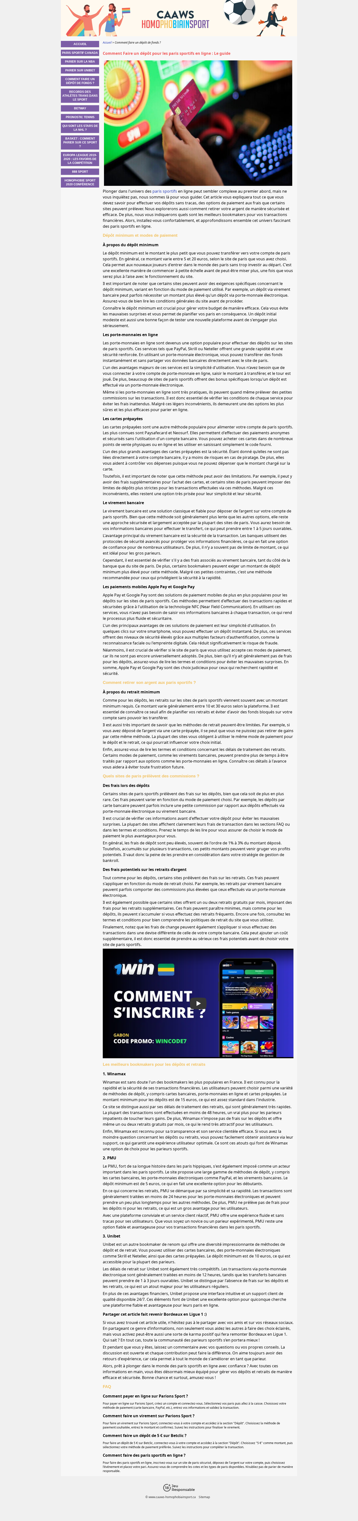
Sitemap (204, 1497)
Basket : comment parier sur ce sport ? (80, 142)
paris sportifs (164, 191)
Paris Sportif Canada (80, 53)
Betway (80, 108)
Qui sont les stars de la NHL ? (80, 128)
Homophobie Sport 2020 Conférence (80, 182)
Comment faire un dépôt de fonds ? (80, 81)
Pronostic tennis (80, 117)
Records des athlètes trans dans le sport (80, 95)
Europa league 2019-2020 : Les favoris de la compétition (80, 159)
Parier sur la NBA (80, 61)
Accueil (80, 44)
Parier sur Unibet (80, 70)
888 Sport (80, 171)
